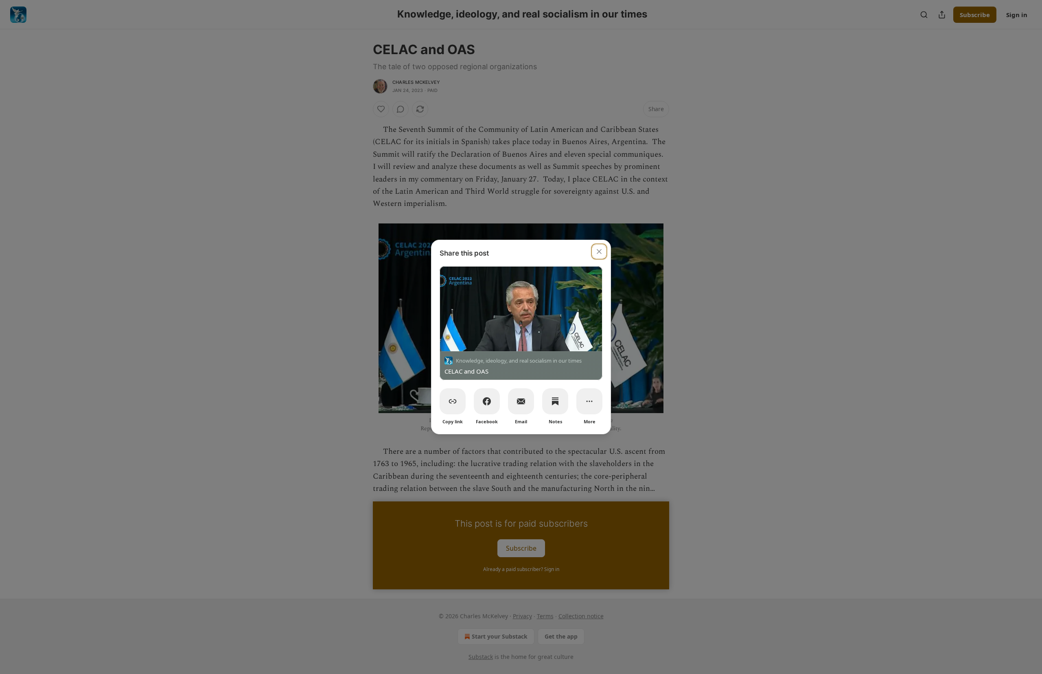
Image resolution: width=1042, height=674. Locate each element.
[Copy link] (453, 401)
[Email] (521, 401)
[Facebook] (487, 401)
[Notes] (555, 401)
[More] (589, 401)
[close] (599, 251)
